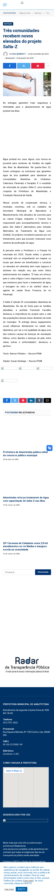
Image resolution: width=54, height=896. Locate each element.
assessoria (13, 849)
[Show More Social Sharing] (48, 66)
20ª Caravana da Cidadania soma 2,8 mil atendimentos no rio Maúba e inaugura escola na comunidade (25, 546)
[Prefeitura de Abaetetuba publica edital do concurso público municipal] (27, 434)
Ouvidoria (7, 754)
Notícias (8, 24)
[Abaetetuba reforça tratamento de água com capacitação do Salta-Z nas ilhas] (27, 479)
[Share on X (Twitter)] (23, 66)
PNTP (16, 861)
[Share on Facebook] (9, 66)
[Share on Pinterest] (38, 66)
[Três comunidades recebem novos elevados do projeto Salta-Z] (27, 84)
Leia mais (28, 880)
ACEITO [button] (21, 889)
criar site (22, 843)
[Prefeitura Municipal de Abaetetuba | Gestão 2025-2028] (27, 5)
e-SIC (16, 754)
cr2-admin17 (19, 54)
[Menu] (5, 4)
